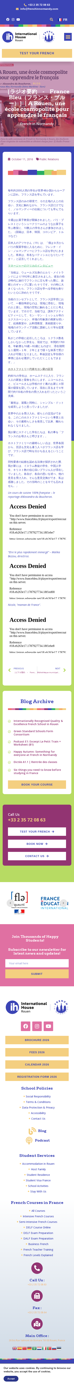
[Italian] (44, 1348)
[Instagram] (13, 19)
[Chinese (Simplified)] (24, 1348)
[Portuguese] (49, 1348)
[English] (14, 1348)
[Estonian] (59, 1348)
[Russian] (54, 1348)
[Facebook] (8, 19)
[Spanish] (19, 1348)
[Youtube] (18, 19)
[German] (29, 1348)
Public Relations (49, 159)
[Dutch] (39, 1348)
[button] (51, 19)
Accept (11, 1378)
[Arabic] (34, 1348)
